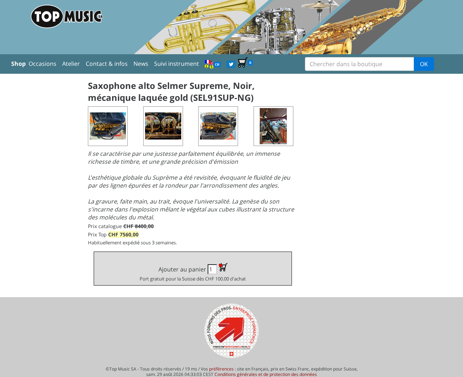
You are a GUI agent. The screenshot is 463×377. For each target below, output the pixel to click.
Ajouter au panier (193, 273)
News (140, 64)
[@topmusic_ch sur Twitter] (230, 63)
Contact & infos (107, 64)
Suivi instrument (176, 64)
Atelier (71, 64)
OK (424, 64)
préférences (221, 369)
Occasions (42, 64)
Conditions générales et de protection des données (265, 374)
